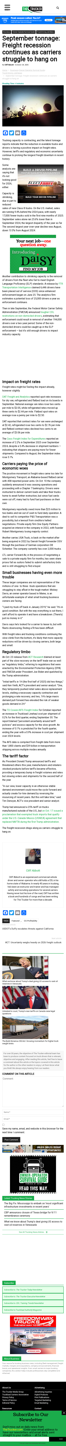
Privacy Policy (8, 1397)
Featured (15, 921)
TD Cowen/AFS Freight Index (22, 710)
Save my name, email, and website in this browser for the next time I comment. (32, 1130)
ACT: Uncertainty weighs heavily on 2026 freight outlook (33, 942)
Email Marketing (41, 1403)
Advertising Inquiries (43, 1392)
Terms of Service (9, 1400)
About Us (6, 1387)
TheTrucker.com (13, 1429)
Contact (38, 1408)
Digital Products (41, 1395)
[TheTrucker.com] (30, 9)
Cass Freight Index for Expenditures (26, 438)
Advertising (40, 1387)
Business (6, 32)
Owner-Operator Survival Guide (24, 32)
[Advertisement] (33, 358)
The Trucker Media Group (12, 1392)
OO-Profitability (30, 921)
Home (4, 70)
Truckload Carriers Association (15, 1395)
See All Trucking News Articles (32, 1232)
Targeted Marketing (43, 1400)
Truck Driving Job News (45, 32)
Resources (7, 1408)
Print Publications (42, 1397)
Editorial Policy (8, 1403)
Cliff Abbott (9, 65)
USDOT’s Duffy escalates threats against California (28, 928)
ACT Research (35, 657)
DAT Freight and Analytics (16, 396)
